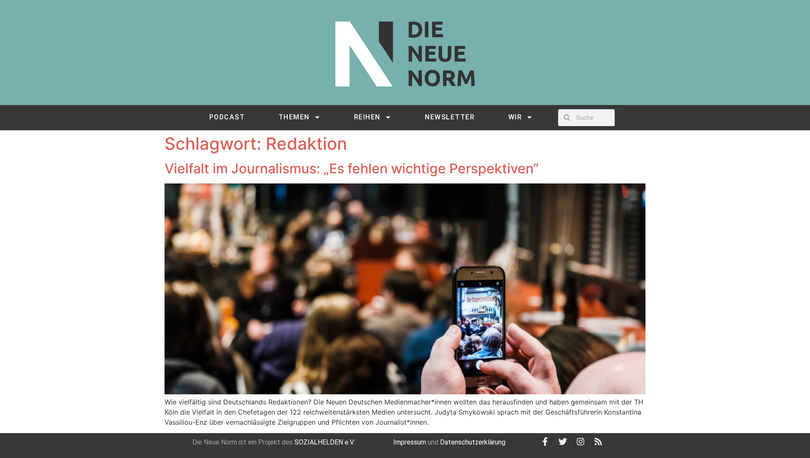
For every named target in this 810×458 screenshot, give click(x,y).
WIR (515, 117)
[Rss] (598, 441)
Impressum (409, 442)
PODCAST (227, 117)
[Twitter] (563, 441)
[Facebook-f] (545, 441)
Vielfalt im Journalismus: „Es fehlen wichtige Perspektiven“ (352, 168)
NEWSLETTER (450, 117)
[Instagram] (580, 441)
